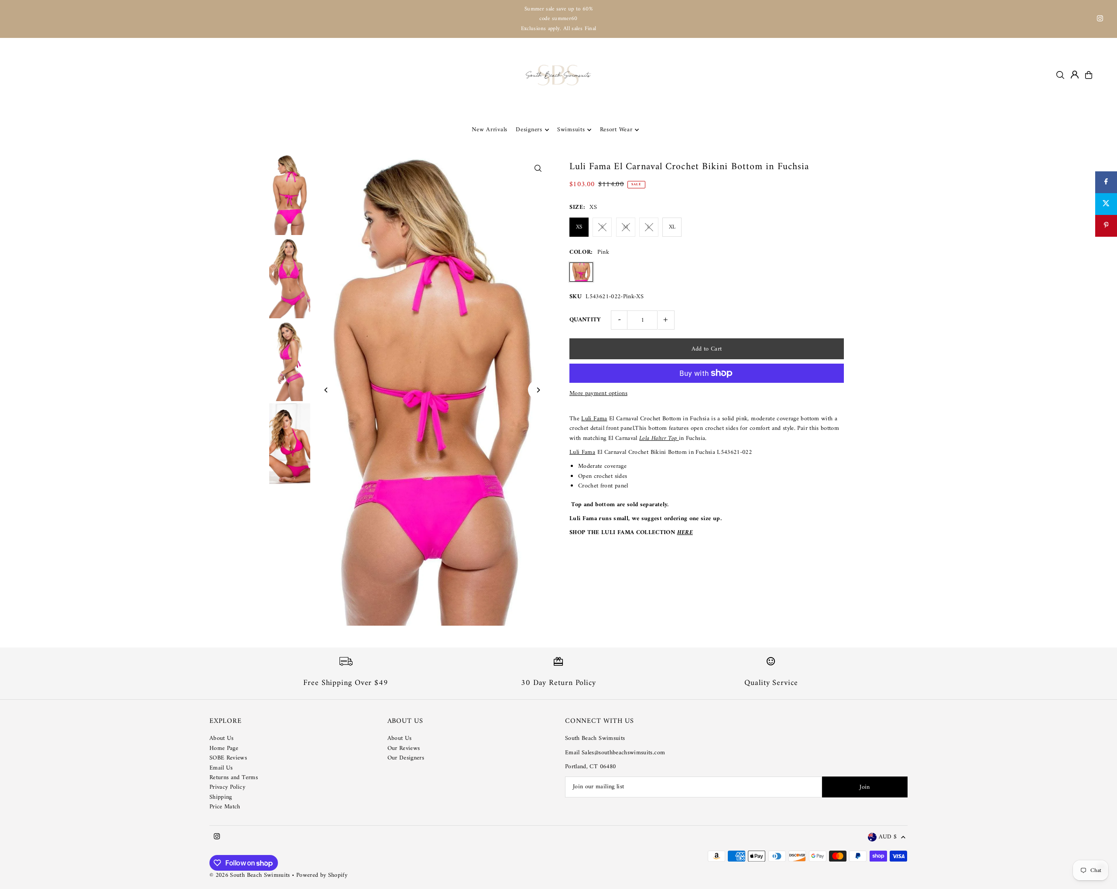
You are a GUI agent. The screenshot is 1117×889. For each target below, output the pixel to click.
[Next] (538, 390)
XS (579, 227)
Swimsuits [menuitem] (571, 129)
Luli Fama (594, 418)
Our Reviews (403, 748)
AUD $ (888, 837)
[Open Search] (1060, 75)
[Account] (1075, 74)
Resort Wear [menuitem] (616, 129)
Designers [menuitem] (529, 129)
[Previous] (326, 390)
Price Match (224, 806)
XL (672, 227)
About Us (221, 738)
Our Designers (406, 758)
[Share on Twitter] (1106, 204)
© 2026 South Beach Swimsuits (249, 875)
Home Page (223, 748)
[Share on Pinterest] (1106, 226)
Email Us (221, 768)
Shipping (220, 797)
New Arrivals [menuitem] (489, 129)
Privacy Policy (227, 787)
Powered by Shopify (321, 875)
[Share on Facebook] (1106, 182)
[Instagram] (1100, 20)
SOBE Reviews (228, 758)
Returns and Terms (233, 777)
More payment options (598, 394)
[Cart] (1088, 75)
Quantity (585, 319)
